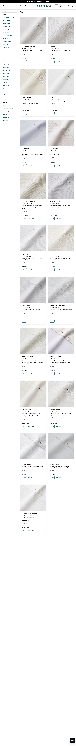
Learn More (31, 62)
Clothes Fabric (6, 20)
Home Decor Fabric (8, 35)
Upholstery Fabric (7, 59)
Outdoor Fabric (7, 41)
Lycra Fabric (6, 88)
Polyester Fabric (7, 94)
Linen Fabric (6, 85)
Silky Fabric (5, 114)
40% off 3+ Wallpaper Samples (36, 1)
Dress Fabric (6, 29)
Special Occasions (7, 53)
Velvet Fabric (6, 97)
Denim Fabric (6, 76)
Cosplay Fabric (6, 23)
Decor (16, 6)
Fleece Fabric (6, 79)
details (47, 1)
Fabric (21, 6)
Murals (11, 6)
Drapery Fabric (6, 26)
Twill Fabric (5, 120)
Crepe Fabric (6, 73)
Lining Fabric (6, 38)
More (24, 55)
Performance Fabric (8, 108)
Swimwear (5, 56)
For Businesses (28, 6)
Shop (24, 62)
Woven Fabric (6, 123)
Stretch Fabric (6, 117)
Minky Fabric (6, 91)
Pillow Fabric (6, 44)
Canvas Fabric (6, 67)
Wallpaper (5, 6)
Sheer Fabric (6, 111)
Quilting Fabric (6, 47)
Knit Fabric (5, 82)
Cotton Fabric (6, 70)
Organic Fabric (6, 105)
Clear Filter (4, 11)
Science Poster (7, 50)
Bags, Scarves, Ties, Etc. (9, 17)
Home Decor (6, 32)
